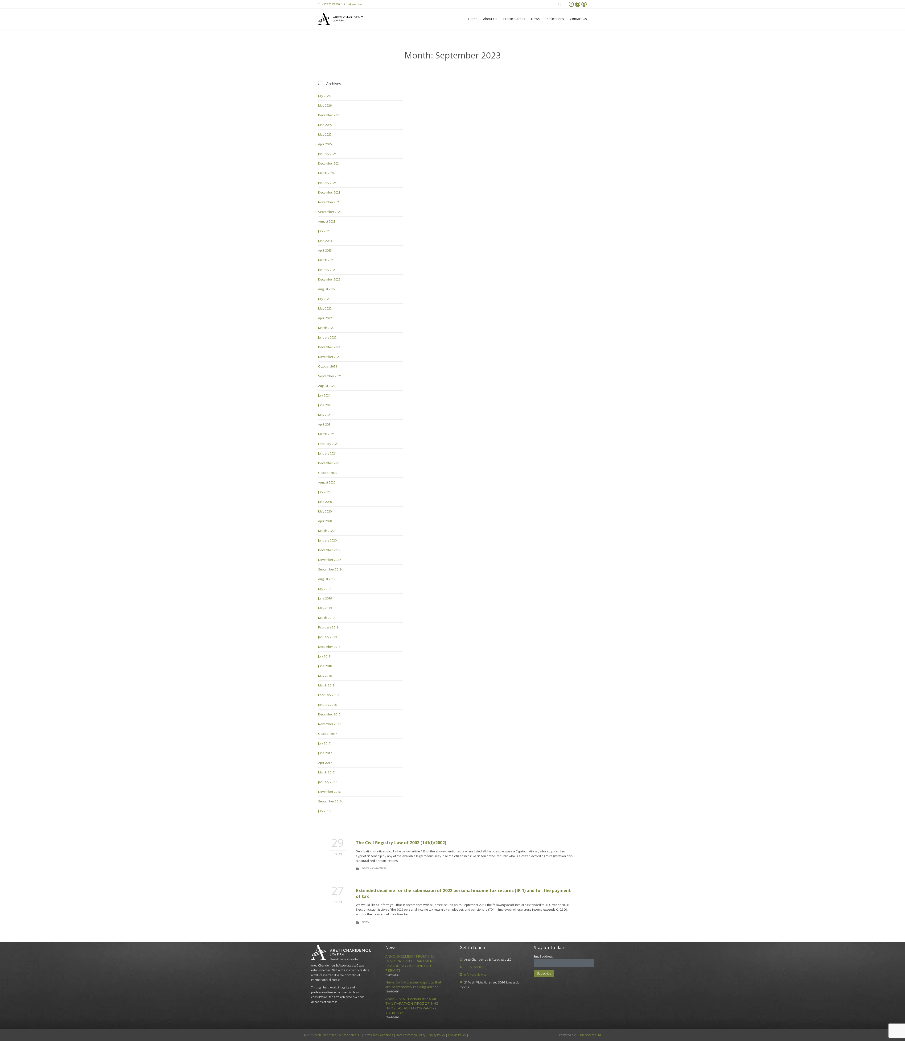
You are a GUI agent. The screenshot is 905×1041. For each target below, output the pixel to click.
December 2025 (329, 115)
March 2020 (326, 531)
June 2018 (325, 666)
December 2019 (329, 550)
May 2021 (325, 415)
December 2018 (329, 646)
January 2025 (327, 154)
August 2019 (326, 579)
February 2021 (328, 444)
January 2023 (327, 270)
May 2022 (325, 308)
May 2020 (325, 511)
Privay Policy (436, 1035)
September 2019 (329, 569)
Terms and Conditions (378, 1035)
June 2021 (325, 405)
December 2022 (329, 279)
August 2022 (326, 289)
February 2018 (328, 695)
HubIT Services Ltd (588, 1035)
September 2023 (329, 212)
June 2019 (325, 598)
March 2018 (326, 685)
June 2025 (325, 125)
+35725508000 (472, 967)
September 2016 (329, 801)
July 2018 (324, 656)
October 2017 (327, 733)
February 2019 (328, 627)
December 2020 (329, 463)
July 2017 (324, 743)
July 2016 (324, 811)
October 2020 (327, 473)
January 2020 (327, 540)
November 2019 (329, 560)
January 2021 (327, 453)
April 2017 (325, 762)
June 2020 (325, 502)
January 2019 (327, 637)
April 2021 (325, 424)
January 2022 (327, 337)
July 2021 (324, 395)
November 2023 (329, 202)
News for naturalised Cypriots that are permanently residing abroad (413, 984)
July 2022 (324, 299)
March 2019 (326, 618)
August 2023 (326, 221)
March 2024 (326, 173)
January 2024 (327, 183)
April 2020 (325, 521)
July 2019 (324, 589)
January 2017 (327, 782)
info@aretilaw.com (356, 4)
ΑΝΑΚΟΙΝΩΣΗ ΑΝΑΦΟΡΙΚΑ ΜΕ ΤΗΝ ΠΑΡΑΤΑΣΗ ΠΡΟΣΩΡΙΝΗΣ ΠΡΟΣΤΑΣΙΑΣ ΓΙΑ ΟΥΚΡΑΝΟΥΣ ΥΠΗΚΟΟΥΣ (412, 1005)
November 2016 (329, 791)
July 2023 (324, 231)
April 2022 (325, 318)
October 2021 (327, 366)
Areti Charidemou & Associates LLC (338, 1035)
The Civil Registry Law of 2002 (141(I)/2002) (401, 842)
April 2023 (325, 250)
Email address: (543, 956)
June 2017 (325, 753)
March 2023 (326, 260)
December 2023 (329, 192)
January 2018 (327, 704)
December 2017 (329, 714)
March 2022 (326, 328)
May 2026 (325, 105)
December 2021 (329, 347)
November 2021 (329, 357)
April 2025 (325, 144)
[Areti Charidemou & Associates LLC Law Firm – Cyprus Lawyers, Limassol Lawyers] (341, 19)
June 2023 (325, 241)
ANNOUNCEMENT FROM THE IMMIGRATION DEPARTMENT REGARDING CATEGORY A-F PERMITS (410, 963)
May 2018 (325, 675)
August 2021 (326, 386)
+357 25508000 (331, 4)
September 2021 (329, 376)
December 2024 (329, 163)
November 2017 (329, 724)
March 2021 (326, 434)
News (365, 868)
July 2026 (324, 96)
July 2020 (324, 492)
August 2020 (326, 482)
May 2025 (325, 134)
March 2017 (326, 772)
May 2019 (325, 608)
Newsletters (378, 868)
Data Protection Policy (410, 1035)
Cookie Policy (457, 1035)
